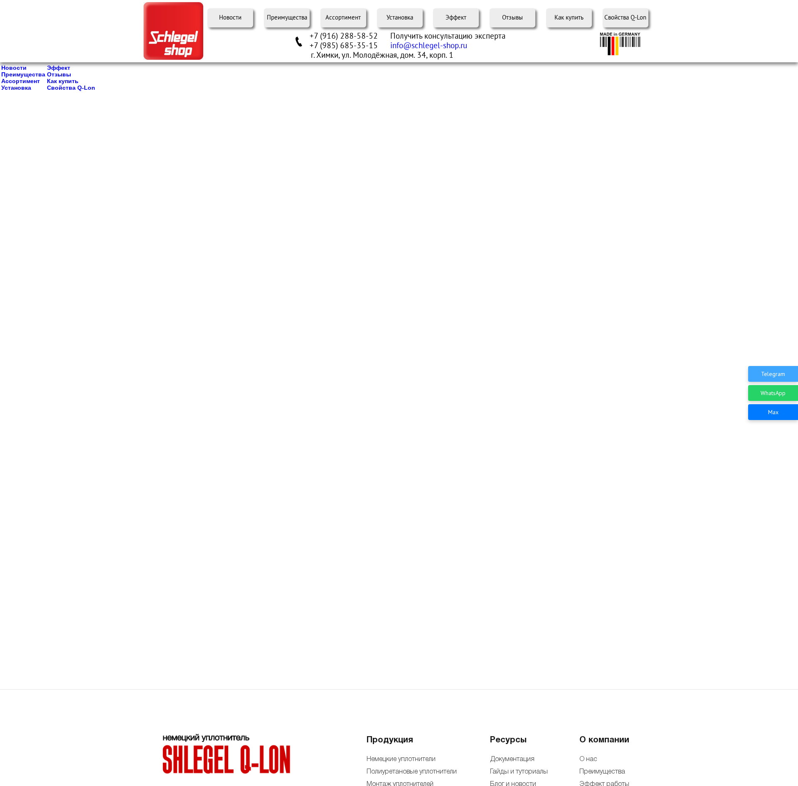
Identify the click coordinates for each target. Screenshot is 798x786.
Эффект (456, 17)
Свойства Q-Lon (625, 17)
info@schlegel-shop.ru (428, 45)
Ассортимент (343, 17)
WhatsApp (773, 393)
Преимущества (287, 17)
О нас (588, 759)
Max (773, 412)
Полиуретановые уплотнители (412, 772)
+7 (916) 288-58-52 (344, 36)
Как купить (569, 17)
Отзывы (512, 17)
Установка (400, 17)
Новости (230, 17)
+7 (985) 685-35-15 (344, 45)
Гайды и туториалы (518, 772)
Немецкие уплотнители (401, 759)
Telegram (773, 374)
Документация (512, 759)
